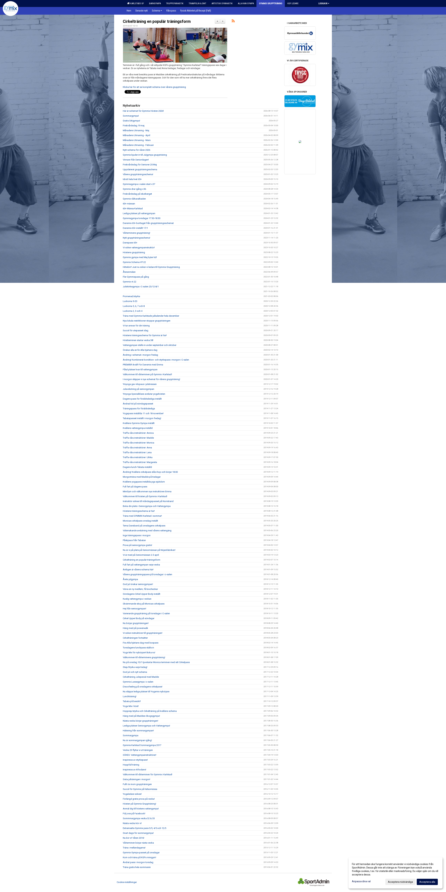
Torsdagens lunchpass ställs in (138, 647)
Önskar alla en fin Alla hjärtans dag (140, 350)
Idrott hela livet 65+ (132, 179)
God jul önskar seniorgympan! (138, 584)
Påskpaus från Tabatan (134, 540)
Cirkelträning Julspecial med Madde (141, 677)
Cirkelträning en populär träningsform (157, 21)
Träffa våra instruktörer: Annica (138, 433)
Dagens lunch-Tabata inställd (137, 467)
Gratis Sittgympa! (131, 120)
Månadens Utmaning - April (136, 135)
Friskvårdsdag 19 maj (133, 125)
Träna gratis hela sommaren (137, 867)
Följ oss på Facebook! (134, 813)
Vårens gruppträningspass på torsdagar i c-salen (147, 574)
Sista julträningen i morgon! (136, 779)
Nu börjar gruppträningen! (136, 623)
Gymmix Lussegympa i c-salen (138, 681)
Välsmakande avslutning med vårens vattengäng (147, 530)
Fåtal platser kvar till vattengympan (140, 369)
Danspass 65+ (130, 242)
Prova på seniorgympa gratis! (137, 545)
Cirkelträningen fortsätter (135, 638)
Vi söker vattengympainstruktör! (139, 247)
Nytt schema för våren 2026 (136, 150)
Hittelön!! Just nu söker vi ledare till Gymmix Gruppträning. (151, 267)
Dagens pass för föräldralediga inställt (142, 398)
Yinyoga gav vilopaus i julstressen (140, 384)
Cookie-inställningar (127, 882)
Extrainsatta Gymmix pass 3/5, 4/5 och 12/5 (144, 828)
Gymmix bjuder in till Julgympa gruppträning (145, 155)
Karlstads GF (136, 3)
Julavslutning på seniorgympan (138, 389)
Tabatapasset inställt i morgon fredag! (142, 418)
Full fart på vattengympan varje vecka (141, 564)
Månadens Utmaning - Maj (136, 130)
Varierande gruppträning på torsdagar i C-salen (146, 613)
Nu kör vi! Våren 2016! (133, 838)
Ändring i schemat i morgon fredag (140, 355)
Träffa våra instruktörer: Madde (138, 438)
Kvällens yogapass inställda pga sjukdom (144, 481)
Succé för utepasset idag (135, 330)
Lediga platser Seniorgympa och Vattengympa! (146, 725)
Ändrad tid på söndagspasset (138, 403)
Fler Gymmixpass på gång (136, 276)
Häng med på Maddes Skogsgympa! (141, 716)
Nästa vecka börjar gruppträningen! (140, 720)
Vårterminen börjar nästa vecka (138, 842)
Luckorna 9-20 (130, 301)
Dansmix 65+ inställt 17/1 (135, 228)
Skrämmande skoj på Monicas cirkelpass (143, 603)
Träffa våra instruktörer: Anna (137, 447)
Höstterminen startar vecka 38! (138, 340)
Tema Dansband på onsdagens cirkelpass (144, 525)
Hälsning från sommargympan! (138, 730)
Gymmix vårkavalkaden (134, 198)
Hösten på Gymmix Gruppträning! (139, 803)
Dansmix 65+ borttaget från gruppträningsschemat (148, 223)
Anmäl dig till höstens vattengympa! (141, 808)
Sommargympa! (131, 115)
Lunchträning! (129, 696)
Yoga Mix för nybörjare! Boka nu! (139, 652)
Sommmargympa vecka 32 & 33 (139, 818)
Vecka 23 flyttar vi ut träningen (138, 750)
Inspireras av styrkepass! (135, 760)
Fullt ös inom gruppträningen (137, 784)
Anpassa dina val (361, 881)
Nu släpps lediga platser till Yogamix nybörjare (146, 691)
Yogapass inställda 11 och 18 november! (143, 413)
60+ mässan (129, 203)
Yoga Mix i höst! (131, 706)
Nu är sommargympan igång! (137, 740)
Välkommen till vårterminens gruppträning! (144, 657)
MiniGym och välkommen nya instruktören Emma (147, 491)
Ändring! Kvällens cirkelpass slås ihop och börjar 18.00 (150, 472)
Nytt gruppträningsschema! (136, 237)
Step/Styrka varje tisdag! (135, 667)
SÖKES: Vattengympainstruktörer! (139, 755)
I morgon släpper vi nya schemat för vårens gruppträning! (151, 379)
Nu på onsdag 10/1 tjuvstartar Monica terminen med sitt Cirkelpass (156, 662)
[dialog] (395, 873)
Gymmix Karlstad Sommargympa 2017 (142, 745)
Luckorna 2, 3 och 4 (132, 311)
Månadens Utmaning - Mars (137, 140)
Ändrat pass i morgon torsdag (138, 862)
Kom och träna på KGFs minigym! (139, 857)
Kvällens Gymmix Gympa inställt (139, 423)
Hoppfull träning (131, 764)
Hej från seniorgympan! (134, 608)
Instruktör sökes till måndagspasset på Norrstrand (148, 501)
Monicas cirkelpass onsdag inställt (140, 520)
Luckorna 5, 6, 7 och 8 (134, 306)
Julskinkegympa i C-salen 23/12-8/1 (141, 286)
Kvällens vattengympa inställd (138, 428)
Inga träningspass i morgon (137, 535)
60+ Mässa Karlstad (133, 208)
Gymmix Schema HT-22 (134, 262)
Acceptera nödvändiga (400, 881)
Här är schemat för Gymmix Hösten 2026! (143, 111)
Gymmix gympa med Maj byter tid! (140, 257)
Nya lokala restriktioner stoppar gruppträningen (146, 320)
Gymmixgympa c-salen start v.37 (139, 184)
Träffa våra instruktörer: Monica (138, 442)
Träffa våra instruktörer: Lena (137, 452)
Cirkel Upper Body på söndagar (138, 618)
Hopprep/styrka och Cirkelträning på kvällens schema (150, 711)
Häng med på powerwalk (135, 628)
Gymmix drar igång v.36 (134, 189)
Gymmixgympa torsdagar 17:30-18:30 (141, 218)
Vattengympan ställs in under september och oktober (149, 345)
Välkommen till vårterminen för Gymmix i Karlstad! (147, 774)
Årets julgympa (130, 579)
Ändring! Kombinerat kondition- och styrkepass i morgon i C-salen (156, 359)
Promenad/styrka (131, 296)
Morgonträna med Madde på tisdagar (142, 477)
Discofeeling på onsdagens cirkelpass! (142, 686)
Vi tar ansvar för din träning (136, 325)
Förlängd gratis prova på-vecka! (139, 799)
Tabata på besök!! (132, 701)
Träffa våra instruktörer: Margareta (140, 462)
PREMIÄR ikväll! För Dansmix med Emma (143, 364)
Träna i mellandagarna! (134, 847)
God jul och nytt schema (135, 672)
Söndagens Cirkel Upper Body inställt (141, 594)
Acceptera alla (427, 881)
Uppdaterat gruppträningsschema (140, 169)
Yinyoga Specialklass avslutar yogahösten (144, 394)
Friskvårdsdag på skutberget (137, 194)
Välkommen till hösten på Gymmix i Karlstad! (145, 496)
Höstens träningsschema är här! (139, 511)
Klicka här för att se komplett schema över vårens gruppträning (154, 87)
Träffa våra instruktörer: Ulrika (137, 457)
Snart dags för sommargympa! (138, 833)
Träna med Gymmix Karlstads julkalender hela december (151, 316)
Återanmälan (129, 272)
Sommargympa (130, 735)
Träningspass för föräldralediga (139, 408)
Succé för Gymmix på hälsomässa (140, 789)
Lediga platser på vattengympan (139, 213)
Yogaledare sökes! (132, 794)
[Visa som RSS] (233, 21)
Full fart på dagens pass (135, 486)
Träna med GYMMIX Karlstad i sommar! (142, 516)
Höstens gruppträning (134, 252)
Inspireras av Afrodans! (134, 769)
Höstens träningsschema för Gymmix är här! (145, 335)
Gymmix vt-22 (129, 281)
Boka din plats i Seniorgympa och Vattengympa (147, 506)
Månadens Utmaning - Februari (138, 145)
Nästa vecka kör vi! (132, 823)
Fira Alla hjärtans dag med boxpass (140, 642)
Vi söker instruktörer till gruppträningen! (142, 633)
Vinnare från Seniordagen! (136, 159)
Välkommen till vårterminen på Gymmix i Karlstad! (147, 374)
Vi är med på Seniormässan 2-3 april (141, 555)
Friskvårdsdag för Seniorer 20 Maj (140, 164)
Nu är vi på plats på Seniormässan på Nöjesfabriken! (149, 550)
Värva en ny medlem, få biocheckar (140, 589)
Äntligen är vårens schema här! (138, 569)
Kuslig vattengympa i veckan (137, 599)
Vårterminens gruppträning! (136, 233)
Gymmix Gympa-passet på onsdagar (141, 852)
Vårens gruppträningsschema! (138, 174)
